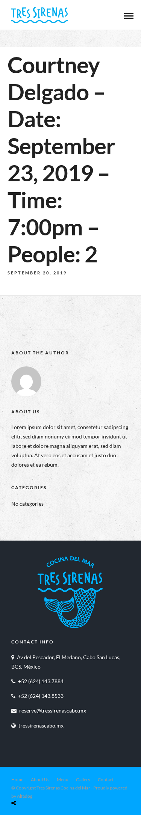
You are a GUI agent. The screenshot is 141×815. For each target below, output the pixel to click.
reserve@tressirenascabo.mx (52, 710)
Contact (106, 779)
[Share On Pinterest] (43, 785)
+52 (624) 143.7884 (41, 681)
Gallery (83, 779)
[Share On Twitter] (32, 785)
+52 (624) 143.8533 (41, 696)
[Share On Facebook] (22, 785)
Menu (62, 779)
